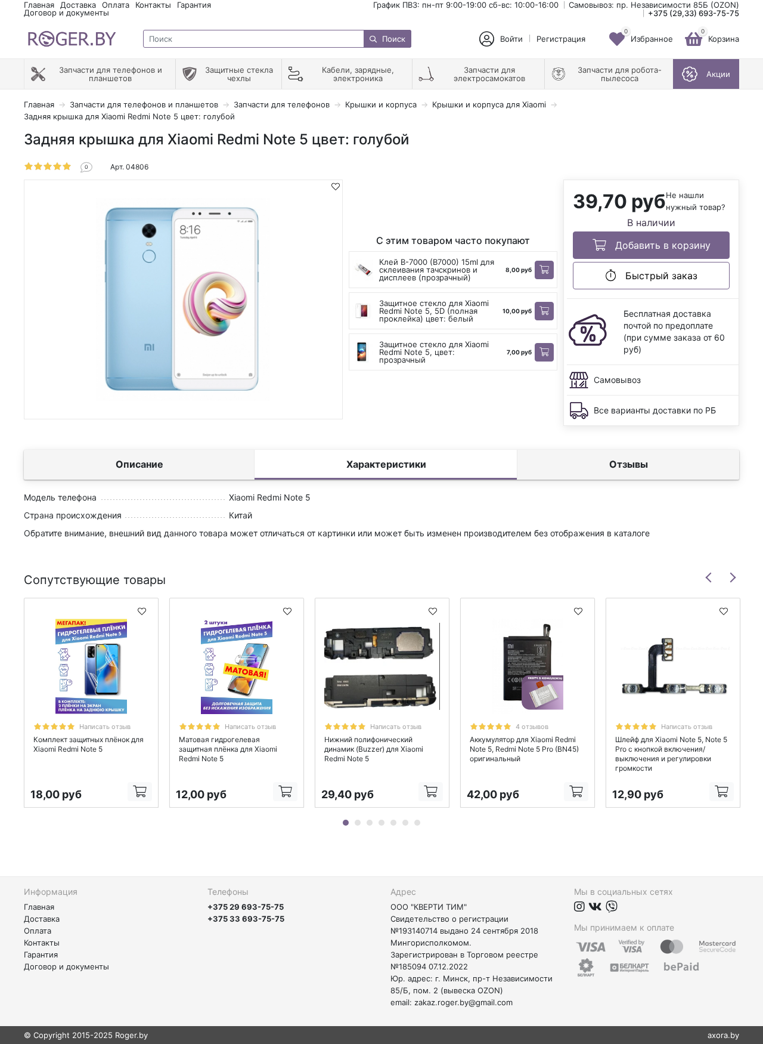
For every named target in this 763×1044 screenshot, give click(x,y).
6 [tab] (405, 823)
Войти (511, 39)
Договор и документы (66, 12)
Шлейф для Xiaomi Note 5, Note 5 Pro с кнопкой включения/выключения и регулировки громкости (671, 754)
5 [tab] (393, 823)
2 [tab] (358, 823)
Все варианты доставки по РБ (655, 410)
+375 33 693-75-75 (245, 918)
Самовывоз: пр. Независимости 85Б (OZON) (654, 5)
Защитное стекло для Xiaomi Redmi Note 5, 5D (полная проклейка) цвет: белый (434, 310)
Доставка (78, 5)
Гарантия (194, 5)
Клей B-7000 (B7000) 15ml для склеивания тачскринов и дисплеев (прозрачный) (436, 269)
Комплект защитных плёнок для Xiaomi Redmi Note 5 (88, 744)
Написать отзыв (105, 726)
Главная (39, 5)
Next (733, 577)
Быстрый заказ (659, 276)
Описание (139, 464)
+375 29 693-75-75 (245, 907)
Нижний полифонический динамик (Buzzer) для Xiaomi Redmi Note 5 (373, 749)
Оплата (115, 5)
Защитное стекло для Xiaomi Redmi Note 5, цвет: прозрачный (434, 352)
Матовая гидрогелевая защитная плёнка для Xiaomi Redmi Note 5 (228, 749)
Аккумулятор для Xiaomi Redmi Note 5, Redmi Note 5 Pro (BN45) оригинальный (524, 749)
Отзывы (628, 464)
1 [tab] (346, 823)
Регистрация (560, 39)
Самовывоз (617, 380)
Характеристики (386, 464)
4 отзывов (532, 726)
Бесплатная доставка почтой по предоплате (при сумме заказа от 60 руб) (674, 331)
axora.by (723, 1035)
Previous (709, 577)
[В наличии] (544, 270)
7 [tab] (417, 823)
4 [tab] (381, 823)
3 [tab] (370, 823)
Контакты (153, 5)
